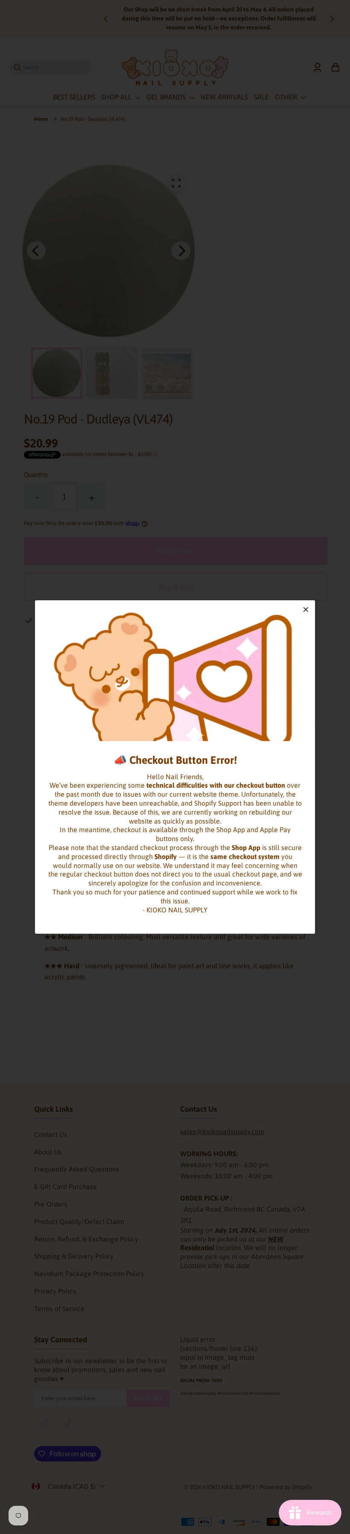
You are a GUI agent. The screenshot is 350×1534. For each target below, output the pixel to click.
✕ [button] (305, 609)
